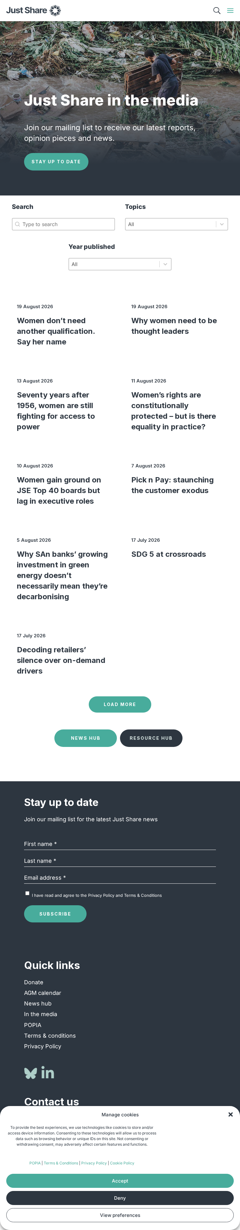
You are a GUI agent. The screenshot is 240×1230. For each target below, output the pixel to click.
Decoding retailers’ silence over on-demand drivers (61, 660)
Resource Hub (151, 738)
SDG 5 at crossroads (168, 554)
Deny (120, 1198)
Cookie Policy (122, 1163)
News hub (38, 1003)
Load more (120, 704)
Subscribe (55, 913)
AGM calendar (42, 993)
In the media (40, 1014)
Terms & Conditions (61, 1163)
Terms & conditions (50, 1035)
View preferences (120, 1215)
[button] (231, 1114)
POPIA (35, 1163)
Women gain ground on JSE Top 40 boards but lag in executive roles (59, 490)
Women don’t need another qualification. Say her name (56, 331)
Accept (120, 1181)
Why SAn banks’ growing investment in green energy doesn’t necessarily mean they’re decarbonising (62, 575)
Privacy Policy (94, 1163)
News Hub (86, 738)
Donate (33, 982)
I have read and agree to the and (97, 895)
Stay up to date (56, 161)
